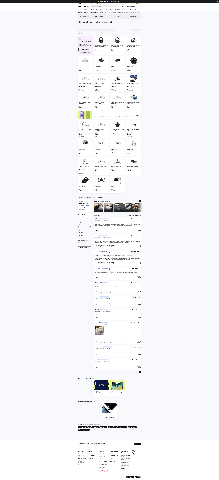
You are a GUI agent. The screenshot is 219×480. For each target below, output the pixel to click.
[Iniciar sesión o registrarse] (137, 6)
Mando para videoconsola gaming (117, 12)
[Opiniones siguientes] (140, 372)
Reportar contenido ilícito (125, 470)
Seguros (100, 458)
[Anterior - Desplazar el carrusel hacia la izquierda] (137, 201)
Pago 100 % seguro (102, 468)
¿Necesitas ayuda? (131, 6)
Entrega (90, 456)
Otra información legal (125, 466)
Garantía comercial (102, 456)
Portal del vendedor (103, 467)
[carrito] (140, 6)
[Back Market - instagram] (78, 462)
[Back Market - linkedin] (81, 462)
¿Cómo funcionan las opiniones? (85, 216)
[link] (137, 115)
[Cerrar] (218, 1)
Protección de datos (125, 465)
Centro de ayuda (92, 455)
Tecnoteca (112, 453)
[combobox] (80, 30)
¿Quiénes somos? (81, 455)
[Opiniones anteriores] (137, 372)
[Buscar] (93, 6)
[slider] (78, 227)
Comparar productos (114, 455)
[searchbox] (106, 6)
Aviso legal (123, 468)
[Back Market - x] (78, 464)
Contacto (90, 453)
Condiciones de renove (125, 461)
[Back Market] (84, 6)
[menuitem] (97, 9)
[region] (118, 208)
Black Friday (112, 461)
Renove (100, 459)
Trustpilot (79, 460)
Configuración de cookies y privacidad (125, 463)
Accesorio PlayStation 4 (128, 12)
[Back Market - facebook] (83, 462)
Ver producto (113, 245)
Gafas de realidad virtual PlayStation (139, 12)
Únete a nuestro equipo (82, 458)
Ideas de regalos (113, 459)
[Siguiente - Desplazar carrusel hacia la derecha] (140, 201)
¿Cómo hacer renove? (85, 52)
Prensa (79, 456)
